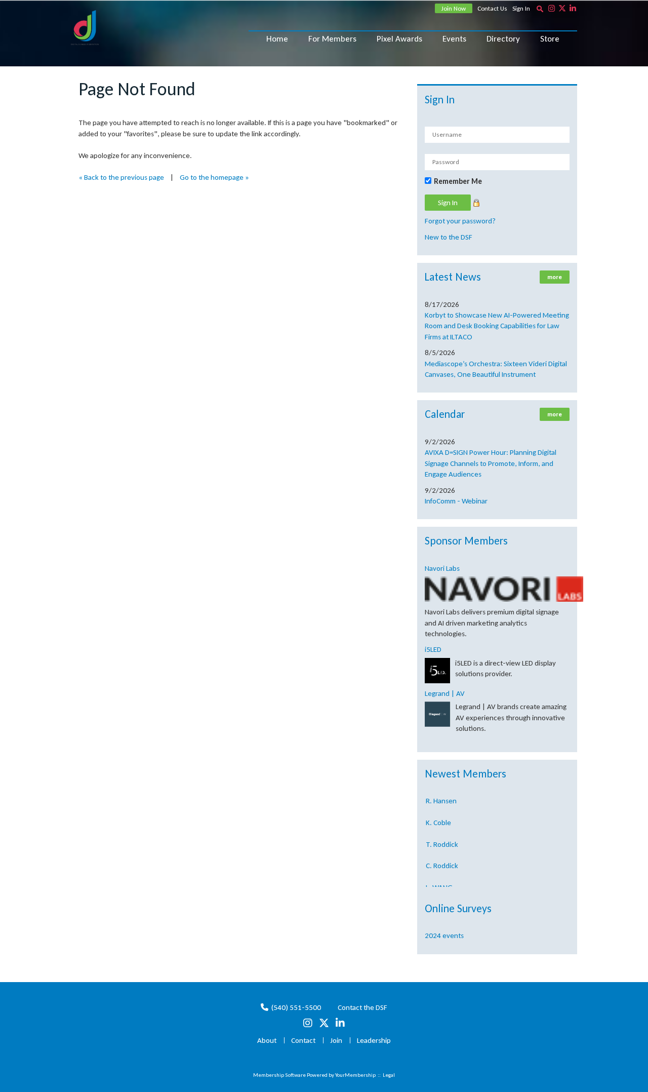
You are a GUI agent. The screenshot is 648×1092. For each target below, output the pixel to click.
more (554, 277)
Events (454, 38)
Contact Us (492, 8)
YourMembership (355, 1075)
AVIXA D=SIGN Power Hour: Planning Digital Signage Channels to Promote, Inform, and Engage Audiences (490, 463)
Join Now (453, 8)
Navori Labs (442, 568)
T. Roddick (442, 837)
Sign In (521, 8)
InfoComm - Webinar (456, 500)
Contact (303, 1040)
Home (277, 38)
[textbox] (540, 8)
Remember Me (458, 181)
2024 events (444, 935)
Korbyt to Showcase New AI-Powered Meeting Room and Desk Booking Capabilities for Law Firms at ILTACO (497, 325)
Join (336, 1040)
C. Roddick (442, 859)
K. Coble (438, 816)
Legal (389, 1075)
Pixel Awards (399, 38)
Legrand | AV (445, 693)
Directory (503, 38)
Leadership (374, 1040)
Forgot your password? (460, 220)
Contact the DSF (362, 1007)
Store (549, 38)
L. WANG (439, 880)
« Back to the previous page (121, 177)
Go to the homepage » (214, 177)
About (266, 1040)
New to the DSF (448, 237)
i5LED (433, 649)
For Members (332, 38)
